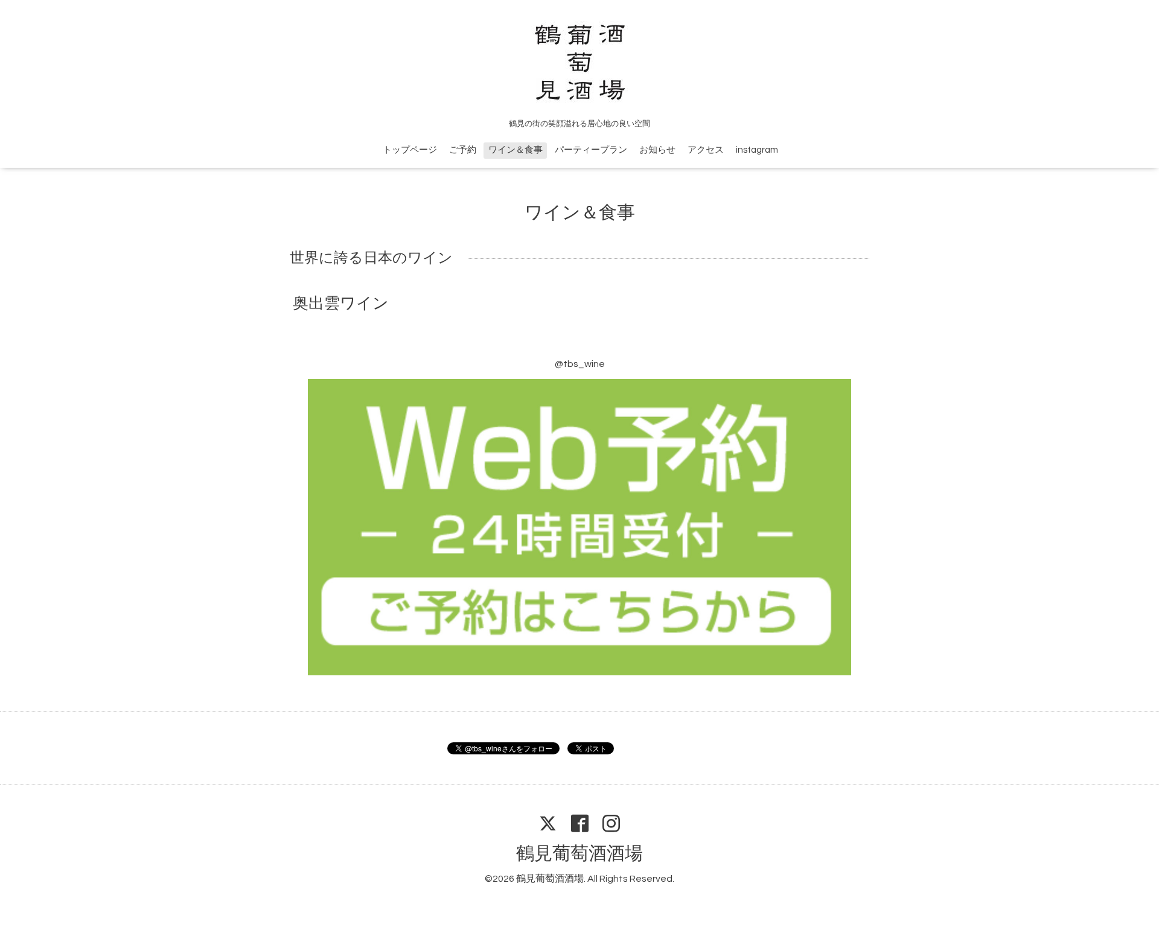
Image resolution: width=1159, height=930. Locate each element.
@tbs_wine (580, 364)
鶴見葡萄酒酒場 (579, 853)
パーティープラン (591, 149)
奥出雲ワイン (341, 303)
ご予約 (462, 149)
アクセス (706, 149)
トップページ (410, 149)
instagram (757, 149)
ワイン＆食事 (515, 149)
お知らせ (657, 149)
